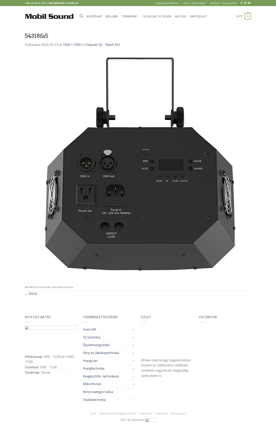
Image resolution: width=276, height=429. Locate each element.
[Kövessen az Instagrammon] (245, 3)
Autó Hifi (89, 329)
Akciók (180, 16)
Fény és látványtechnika (101, 353)
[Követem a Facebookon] (241, 3)
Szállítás (146, 413)
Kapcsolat (198, 16)
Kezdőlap (94, 16)
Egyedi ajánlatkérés (167, 3)
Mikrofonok (92, 384)
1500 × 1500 (72, 44)
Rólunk (112, 16)
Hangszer (90, 360)
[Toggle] (133, 329)
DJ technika (91, 337)
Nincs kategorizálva (98, 392)
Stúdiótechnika (94, 399)
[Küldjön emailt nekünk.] (249, 3)
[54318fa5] (138, 165)
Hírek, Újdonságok (194, 3)
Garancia (161, 413)
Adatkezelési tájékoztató (118, 413)
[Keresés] (81, 16)
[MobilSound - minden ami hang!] (49, 16)
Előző (31, 293)
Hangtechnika (93, 368)
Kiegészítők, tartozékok (101, 376)
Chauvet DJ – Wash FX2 (102, 44)
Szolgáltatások (157, 16)
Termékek (129, 16)
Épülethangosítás (96, 345)
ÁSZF (93, 413)
